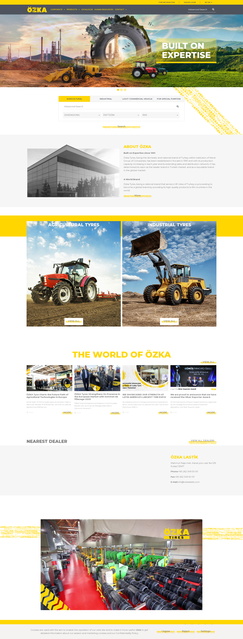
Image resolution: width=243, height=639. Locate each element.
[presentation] (30, 380)
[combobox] (82, 115)
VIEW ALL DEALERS (202, 440)
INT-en (207, 2)
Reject (185, 631)
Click (138, 630)
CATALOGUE (87, 9)
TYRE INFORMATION (166, 2)
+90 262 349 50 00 (188, 471)
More (137, 195)
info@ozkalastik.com (189, 482)
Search (121, 126)
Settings (206, 631)
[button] (118, 90)
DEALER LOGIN (190, 2)
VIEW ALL (208, 361)
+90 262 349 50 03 (184, 476)
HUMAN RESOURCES (103, 9)
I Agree (166, 631)
